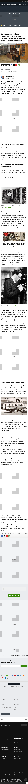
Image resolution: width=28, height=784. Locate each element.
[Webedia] (25, 1)
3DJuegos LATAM (17, 769)
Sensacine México (18, 770)
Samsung (16, 704)
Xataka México (4, 769)
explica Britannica (10, 251)
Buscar (26, 719)
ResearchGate (8, 207)
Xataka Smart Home (5, 737)
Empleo (3, 709)
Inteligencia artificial (6, 707)
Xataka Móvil (4, 734)
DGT (25, 25)
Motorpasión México (18, 774)
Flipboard (16, 65)
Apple (2, 704)
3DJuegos (16, 732)
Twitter (14, 65)
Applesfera (3, 736)
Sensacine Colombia (18, 772)
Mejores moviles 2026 (15, 655)
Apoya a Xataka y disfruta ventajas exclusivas (14, 686)
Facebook (11, 65)
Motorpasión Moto (18, 751)
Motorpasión (17, 749)
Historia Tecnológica (10, 533)
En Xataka (4, 241)
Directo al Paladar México (6, 774)
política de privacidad (19, 669)
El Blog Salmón (17, 758)
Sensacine (16, 740)
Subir (23, 725)
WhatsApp (7, 675)
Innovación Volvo (16, 13)
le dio (17, 525)
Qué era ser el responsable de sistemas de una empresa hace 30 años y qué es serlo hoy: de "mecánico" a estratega (14, 244)
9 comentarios (6, 65)
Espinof (16, 742)
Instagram (18, 675)
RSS (23, 675)
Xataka (2, 732)
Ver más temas (5, 714)
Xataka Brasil (4, 770)
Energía (3, 702)
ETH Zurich (25, 533)
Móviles (16, 699)
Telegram (20, 675)
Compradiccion (4, 762)
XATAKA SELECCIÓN (11, 4)
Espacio (3, 699)
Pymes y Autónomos (18, 760)
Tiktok (8, 678)
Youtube (15, 675)
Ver (14, 595)
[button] (9, 76)
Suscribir (23, 666)
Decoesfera (3, 760)
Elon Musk (15, 25)
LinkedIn (5, 678)
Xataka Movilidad (18, 702)
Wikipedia (14, 416)
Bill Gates (9, 25)
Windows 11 (17, 709)
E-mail (19, 65)
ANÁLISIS (3, 4)
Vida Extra (16, 734)
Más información (21, 782)
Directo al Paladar (5, 749)
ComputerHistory (15, 305)
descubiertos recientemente (17, 434)
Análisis (16, 696)
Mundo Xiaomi (4, 739)
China (4, 25)
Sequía (20, 25)
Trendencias (4, 758)
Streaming (3, 696)
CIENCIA (19, 4)
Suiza (19, 533)
